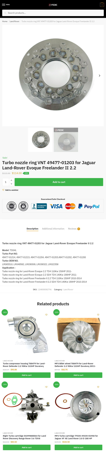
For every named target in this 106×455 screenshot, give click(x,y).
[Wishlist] (46, 315)
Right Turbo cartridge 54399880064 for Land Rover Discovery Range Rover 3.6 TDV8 (24, 437)
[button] (99, 75)
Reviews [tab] (72, 228)
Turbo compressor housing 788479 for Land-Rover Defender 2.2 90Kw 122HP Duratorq (24, 365)
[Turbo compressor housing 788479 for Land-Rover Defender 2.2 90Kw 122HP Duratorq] (27, 334)
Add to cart (59, 182)
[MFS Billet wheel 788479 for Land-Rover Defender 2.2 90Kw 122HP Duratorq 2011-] (78, 334)
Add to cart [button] (26, 375)
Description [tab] (32, 228)
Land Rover (14, 21)
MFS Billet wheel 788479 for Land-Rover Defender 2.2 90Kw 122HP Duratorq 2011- (75, 365)
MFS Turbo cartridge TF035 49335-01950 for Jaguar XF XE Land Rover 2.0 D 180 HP (76, 437)
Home (4, 21)
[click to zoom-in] (53, 75)
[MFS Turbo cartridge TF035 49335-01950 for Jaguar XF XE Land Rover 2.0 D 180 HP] (78, 406)
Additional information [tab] (53, 228)
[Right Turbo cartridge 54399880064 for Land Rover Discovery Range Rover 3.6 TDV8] (27, 406)
